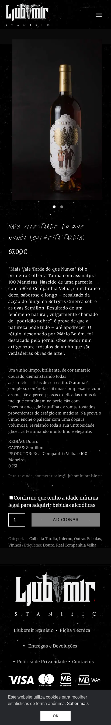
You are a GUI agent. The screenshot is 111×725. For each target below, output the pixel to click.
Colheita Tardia (43, 538)
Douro (48, 545)
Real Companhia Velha (76, 545)
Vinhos (14, 545)
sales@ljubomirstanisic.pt (78, 476)
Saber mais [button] (78, 703)
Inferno (65, 538)
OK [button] (55, 716)
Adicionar (66, 519)
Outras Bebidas (87, 538)
